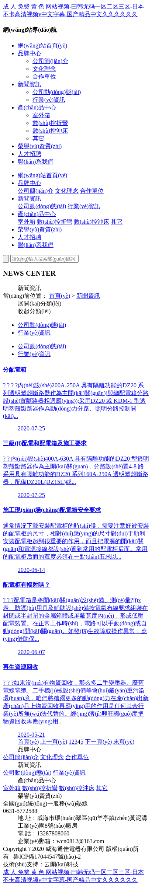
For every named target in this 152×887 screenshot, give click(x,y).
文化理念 (44, 69)
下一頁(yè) (98, 741)
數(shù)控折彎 (50, 123)
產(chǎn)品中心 (37, 107)
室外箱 (41, 115)
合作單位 (44, 76)
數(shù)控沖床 (50, 131)
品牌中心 (29, 53)
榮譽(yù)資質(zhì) (40, 146)
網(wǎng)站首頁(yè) (42, 45)
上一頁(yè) (53, 741)
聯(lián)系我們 (35, 161)
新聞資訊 (29, 84)
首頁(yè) (59, 296)
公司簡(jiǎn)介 (50, 61)
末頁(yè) (123, 741)
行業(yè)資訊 (48, 100)
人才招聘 (29, 154)
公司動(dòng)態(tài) (56, 92)
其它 (38, 138)
